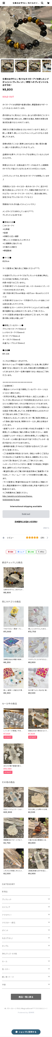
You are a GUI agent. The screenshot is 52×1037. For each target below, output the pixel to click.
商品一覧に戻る (26, 997)
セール (4, 961)
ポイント (5, 930)
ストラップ (6, 907)
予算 (4, 985)
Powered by (23, 1012)
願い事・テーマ (8, 977)
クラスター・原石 (8, 923)
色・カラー (6, 969)
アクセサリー (7, 915)
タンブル (5, 946)
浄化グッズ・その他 (9, 954)
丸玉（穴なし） (7, 938)
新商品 (5, 892)
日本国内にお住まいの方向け (26, 522)
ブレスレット (7, 899)
